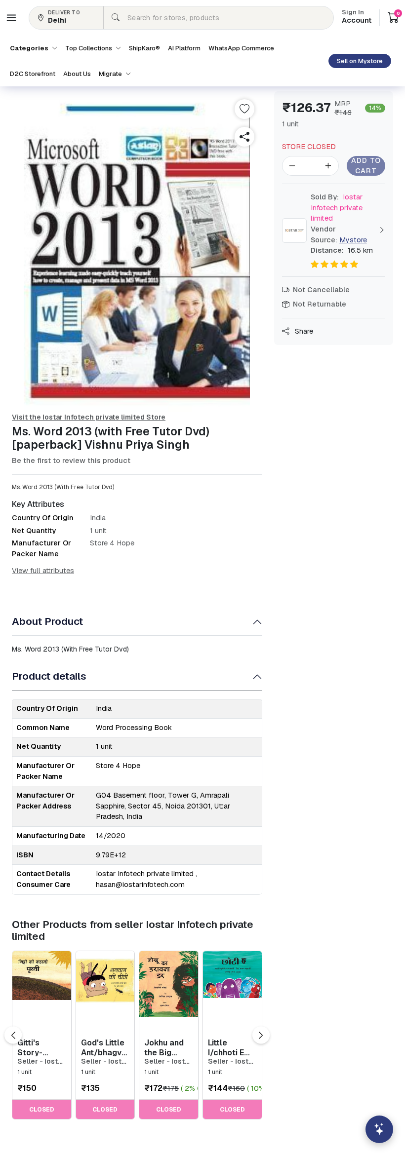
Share (303, 331)
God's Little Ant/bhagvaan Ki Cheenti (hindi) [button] (105, 1047)
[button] (11, 17)
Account (356, 17)
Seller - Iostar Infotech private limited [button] (41, 1061)
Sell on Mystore (360, 61)
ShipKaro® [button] (144, 48)
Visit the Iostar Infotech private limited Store (88, 417)
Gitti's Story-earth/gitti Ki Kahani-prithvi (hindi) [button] (41, 1047)
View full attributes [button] (43, 570)
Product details (49, 676)
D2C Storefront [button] (32, 74)
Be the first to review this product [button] (71, 460)
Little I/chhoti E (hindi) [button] (226, 1047)
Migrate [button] (111, 74)
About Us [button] (77, 74)
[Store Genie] (379, 1129)
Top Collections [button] (89, 48)
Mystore (353, 239)
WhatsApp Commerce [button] (241, 48)
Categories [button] (30, 48)
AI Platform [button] (184, 48)
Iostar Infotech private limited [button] (337, 207)
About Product (47, 621)
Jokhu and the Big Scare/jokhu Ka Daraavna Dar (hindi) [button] (168, 1047)
